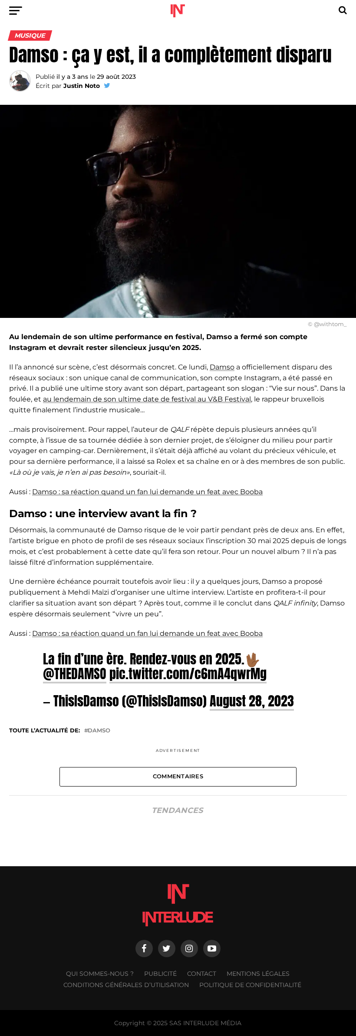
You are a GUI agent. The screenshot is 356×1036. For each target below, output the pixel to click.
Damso (222, 367)
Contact (201, 974)
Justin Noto (81, 86)
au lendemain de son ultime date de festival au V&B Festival (147, 399)
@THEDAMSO (74, 673)
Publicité (160, 974)
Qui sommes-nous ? (100, 974)
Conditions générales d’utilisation (126, 985)
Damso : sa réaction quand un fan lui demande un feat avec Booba (147, 492)
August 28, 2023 (252, 701)
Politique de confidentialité (250, 985)
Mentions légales (258, 974)
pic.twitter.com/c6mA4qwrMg (188, 673)
